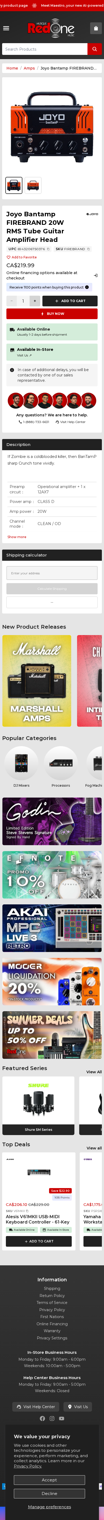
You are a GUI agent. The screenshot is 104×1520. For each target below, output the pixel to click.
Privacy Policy (52, 1309)
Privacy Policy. (28, 1466)
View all (94, 1148)
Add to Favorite (24, 257)
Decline (49, 1493)
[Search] (94, 49)
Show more (16, 537)
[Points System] (87, 287)
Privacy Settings (52, 1338)
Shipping (52, 1288)
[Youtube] (61, 1418)
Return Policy (52, 1295)
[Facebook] (42, 1418)
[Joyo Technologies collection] (92, 214)
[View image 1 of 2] (52, 127)
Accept (49, 1479)
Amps (29, 68)
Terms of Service (52, 1302)
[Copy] (48, 249)
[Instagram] (52, 1418)
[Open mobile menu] (7, 28)
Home (12, 68)
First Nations (52, 1316)
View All (94, 1072)
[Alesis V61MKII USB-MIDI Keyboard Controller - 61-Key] (39, 1172)
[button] (27, 1211)
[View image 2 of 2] (33, 185)
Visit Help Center (39, 1406)
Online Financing (52, 1324)
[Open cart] (96, 28)
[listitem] (36, 681)
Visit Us (24, 355)
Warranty (52, 1330)
